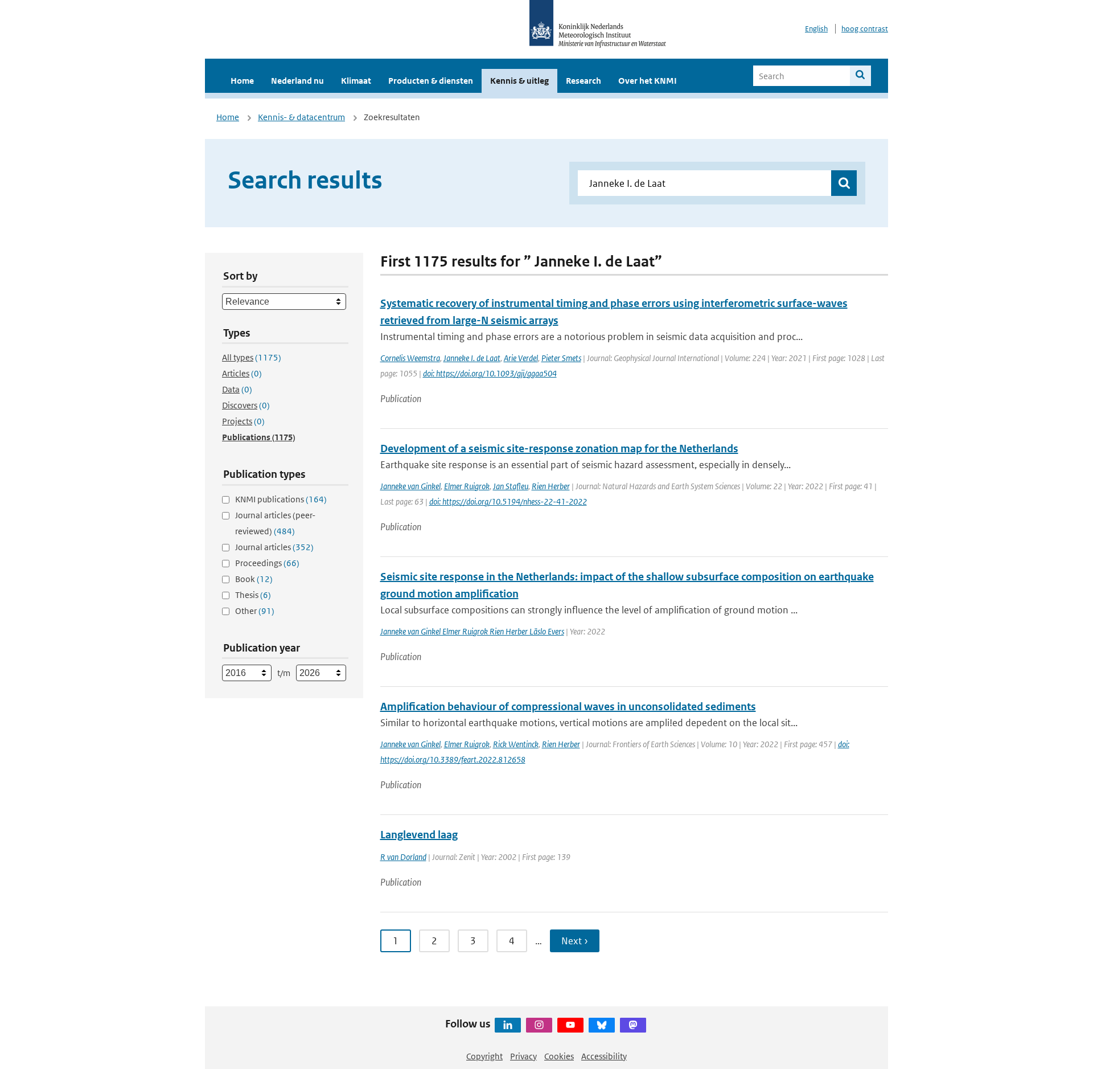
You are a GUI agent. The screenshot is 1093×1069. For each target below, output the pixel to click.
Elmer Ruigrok (467, 486)
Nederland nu (297, 80)
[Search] (860, 75)
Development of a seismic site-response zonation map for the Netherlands (559, 448)
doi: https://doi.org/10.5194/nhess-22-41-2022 (508, 501)
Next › (574, 941)
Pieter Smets (561, 358)
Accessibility (604, 1056)
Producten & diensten (430, 80)
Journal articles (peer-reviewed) (275, 523)
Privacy (523, 1056)
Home (242, 80)
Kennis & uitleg (519, 80)
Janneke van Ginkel (410, 486)
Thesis (253, 594)
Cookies (559, 1056)
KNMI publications (281, 499)
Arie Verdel (521, 358)
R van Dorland (403, 856)
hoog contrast (864, 29)
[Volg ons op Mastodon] (633, 1025)
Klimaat (356, 80)
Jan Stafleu (510, 486)
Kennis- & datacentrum (301, 117)
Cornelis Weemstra (410, 358)
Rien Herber (551, 486)
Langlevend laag (419, 834)
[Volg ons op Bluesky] (601, 1025)
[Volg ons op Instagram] (539, 1025)
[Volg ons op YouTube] (570, 1025)
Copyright (484, 1056)
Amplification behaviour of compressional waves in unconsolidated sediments (568, 706)
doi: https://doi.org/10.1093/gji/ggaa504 (490, 373)
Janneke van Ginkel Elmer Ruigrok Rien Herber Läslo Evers (472, 631)
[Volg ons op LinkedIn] (507, 1025)
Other (254, 610)
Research (583, 80)
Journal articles (274, 547)
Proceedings (267, 563)
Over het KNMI (647, 80)
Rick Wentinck (516, 744)
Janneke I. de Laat (471, 358)
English (816, 29)
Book (254, 579)
